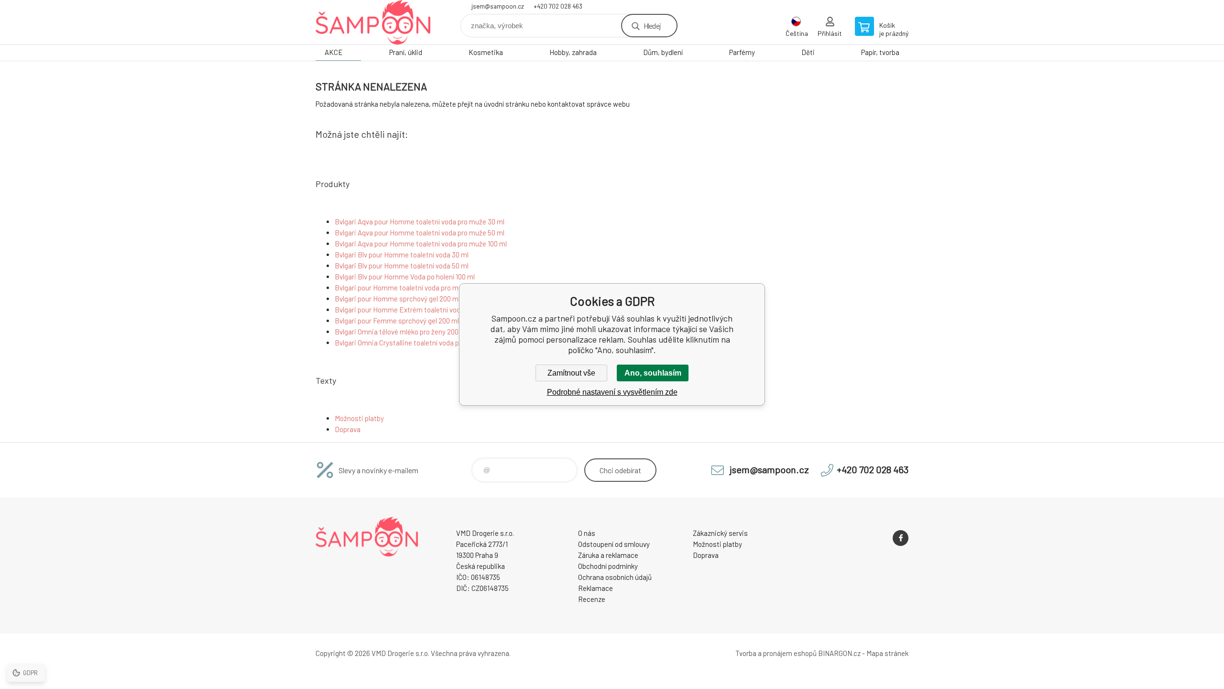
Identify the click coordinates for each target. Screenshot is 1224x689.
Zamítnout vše (571, 373)
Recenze (591, 599)
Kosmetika (486, 52)
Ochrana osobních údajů (615, 577)
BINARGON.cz (839, 653)
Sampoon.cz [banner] (373, 22)
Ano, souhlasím (652, 373)
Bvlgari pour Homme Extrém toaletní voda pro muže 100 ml (425, 309)
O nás (586, 533)
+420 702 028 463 (558, 6)
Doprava (348, 429)
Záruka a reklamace (608, 555)
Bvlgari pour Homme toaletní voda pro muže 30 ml (411, 287)
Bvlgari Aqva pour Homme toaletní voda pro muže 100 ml (421, 243)
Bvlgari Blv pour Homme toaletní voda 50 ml (402, 265)
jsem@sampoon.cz (497, 6)
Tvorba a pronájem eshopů (776, 653)
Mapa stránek (887, 653)
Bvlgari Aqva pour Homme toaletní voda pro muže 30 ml (419, 221)
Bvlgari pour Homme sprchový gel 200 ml (397, 298)
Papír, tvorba (880, 52)
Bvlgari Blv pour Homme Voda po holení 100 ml (405, 276)
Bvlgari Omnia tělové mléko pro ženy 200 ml (401, 331)
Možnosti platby (359, 418)
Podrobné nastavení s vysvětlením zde (612, 392)
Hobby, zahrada (573, 52)
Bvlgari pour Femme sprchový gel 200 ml (397, 320)
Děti (808, 52)
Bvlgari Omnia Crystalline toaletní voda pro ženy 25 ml (417, 342)
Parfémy (742, 52)
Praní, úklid (405, 52)
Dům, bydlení (663, 52)
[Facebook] (900, 538)
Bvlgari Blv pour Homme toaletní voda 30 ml (402, 254)
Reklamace (595, 588)
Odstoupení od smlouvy (614, 544)
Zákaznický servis (720, 533)
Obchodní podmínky (608, 566)
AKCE (334, 52)
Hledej (652, 25)
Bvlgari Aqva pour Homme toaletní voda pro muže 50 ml (419, 232)
